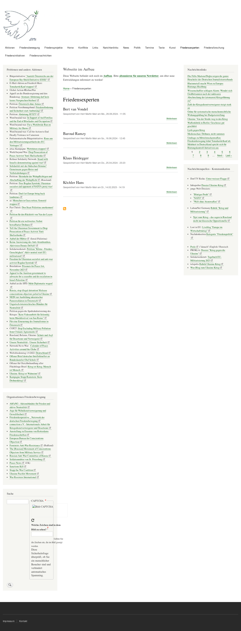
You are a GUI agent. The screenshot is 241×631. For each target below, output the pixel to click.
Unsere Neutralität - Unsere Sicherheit (28, 342)
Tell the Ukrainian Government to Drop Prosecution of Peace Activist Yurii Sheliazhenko (28, 232)
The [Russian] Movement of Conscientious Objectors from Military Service (30, 450)
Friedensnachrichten (41, 55)
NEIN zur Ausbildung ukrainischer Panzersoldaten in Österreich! (26, 299)
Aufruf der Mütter (18, 238)
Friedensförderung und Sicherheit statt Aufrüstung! (31, 109)
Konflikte (83, 47)
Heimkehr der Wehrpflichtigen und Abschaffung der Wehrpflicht (31, 178)
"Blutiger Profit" (201, 194)
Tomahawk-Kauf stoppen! (22, 86)
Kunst (172, 47)
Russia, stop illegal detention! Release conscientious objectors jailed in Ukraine (29, 292)
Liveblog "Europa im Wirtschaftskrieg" (206, 229)
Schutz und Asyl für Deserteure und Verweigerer (31, 337)
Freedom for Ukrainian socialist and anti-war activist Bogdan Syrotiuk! (31, 261)
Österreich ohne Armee (30, 104)
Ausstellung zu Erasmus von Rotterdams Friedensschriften (29, 433)
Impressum (8, 621)
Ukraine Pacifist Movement (23, 473)
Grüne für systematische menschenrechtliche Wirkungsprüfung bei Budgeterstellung (209, 113)
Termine (149, 47)
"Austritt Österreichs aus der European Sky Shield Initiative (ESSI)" (31, 78)
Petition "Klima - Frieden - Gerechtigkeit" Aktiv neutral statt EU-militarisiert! (31, 252)
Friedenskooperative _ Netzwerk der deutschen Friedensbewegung (27, 419)
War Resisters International (23, 477)
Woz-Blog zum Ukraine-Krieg (204, 267)
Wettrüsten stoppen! (36, 148)
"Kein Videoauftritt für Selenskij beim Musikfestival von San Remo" (29, 316)
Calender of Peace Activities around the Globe (29, 347)
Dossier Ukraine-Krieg (212, 185)
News (126, 47)
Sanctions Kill (17, 466)
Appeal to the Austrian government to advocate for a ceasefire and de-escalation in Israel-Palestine (31, 276)
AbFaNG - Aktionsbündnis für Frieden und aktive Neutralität (30, 405)
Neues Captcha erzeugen (32, 520)
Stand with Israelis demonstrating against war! (29, 160)
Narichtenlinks (110, 47)
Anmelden (231, 3)
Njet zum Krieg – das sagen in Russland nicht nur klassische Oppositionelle (212, 219)
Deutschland (42, 352)
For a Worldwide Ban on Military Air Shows (30, 126)
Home (70, 47)
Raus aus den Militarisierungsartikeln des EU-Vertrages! (31, 142)
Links (95, 47)
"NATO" (197, 198)
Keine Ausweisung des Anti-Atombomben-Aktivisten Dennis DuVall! (30, 243)
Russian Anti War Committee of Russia (29, 455)
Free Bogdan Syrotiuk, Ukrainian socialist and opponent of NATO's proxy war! (31, 185)
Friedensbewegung (29, 47)
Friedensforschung (214, 47)
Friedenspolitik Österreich (71, 15)
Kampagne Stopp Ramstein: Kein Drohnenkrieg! (26, 378)
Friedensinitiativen (15, 55)
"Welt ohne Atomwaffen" (205, 201)
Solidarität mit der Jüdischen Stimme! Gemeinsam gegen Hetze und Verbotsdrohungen (28, 169)
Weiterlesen (171, 118)
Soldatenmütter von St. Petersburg (26, 459)
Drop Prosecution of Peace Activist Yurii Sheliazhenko (28, 154)
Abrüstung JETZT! (28, 114)
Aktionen (10, 47)
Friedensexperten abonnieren (64, 209)
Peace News (15, 463)
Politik (137, 47)
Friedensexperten (189, 47)
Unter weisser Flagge (216, 178)
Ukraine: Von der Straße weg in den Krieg (208, 119)
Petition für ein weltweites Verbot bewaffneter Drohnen (26, 223)
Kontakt (23, 621)
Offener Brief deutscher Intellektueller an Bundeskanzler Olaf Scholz (30, 358)
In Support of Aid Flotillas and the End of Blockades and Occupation (31, 119)
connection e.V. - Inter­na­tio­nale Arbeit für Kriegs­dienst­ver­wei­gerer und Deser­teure (30, 426)
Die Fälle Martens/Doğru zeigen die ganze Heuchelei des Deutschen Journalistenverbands (210, 78)
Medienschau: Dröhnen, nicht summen (206, 133)
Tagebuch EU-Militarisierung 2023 (205, 258)
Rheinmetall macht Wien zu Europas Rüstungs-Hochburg (205, 85)
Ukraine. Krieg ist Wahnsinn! (24, 373)
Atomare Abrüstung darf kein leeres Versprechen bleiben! (29, 98)
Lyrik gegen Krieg (196, 130)
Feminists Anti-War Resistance (25, 445)
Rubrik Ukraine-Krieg (209, 264)
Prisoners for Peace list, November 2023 (27, 268)
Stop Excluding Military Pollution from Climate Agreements (30, 330)
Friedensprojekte (53, 47)
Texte (162, 47)
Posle (193, 246)
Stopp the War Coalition (21, 470)
